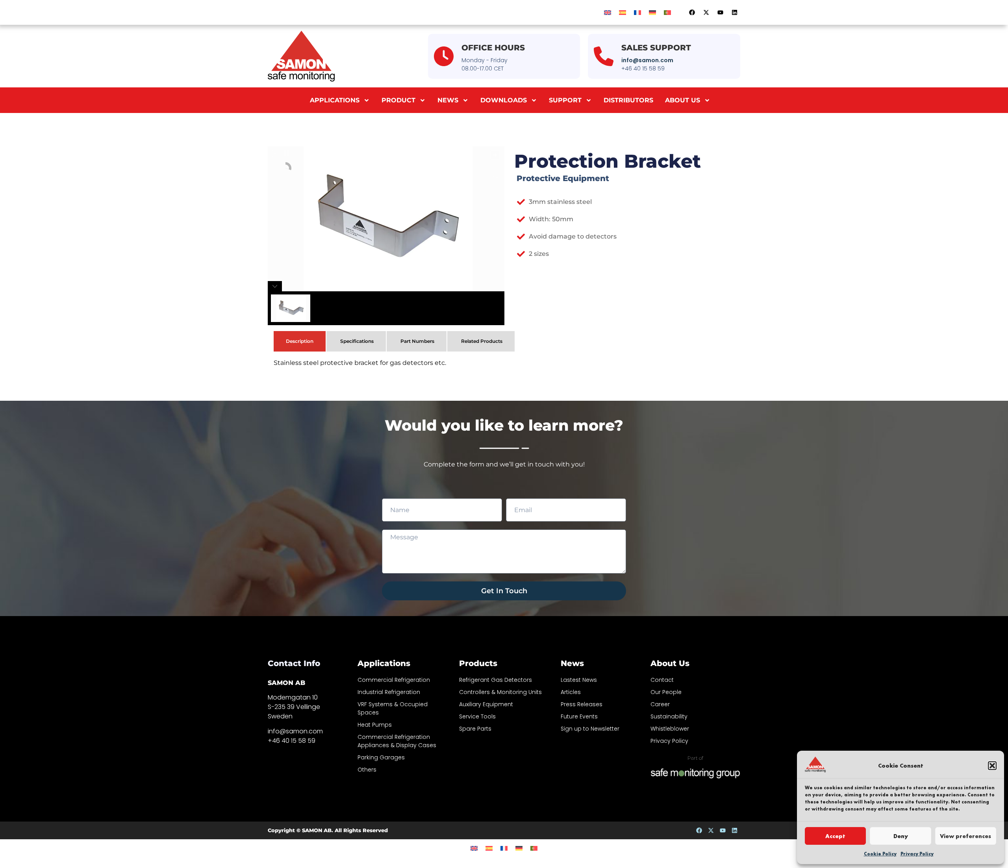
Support (565, 100)
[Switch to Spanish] (622, 12)
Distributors (628, 100)
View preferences (965, 836)
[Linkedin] (734, 13)
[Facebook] (692, 13)
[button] (992, 766)
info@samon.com (647, 60)
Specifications (357, 341)
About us (682, 100)
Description (299, 341)
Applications (334, 100)
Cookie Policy (880, 854)
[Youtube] (720, 13)
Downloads (503, 100)
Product (398, 100)
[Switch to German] (652, 12)
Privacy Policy (917, 854)
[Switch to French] (637, 12)
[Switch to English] (607, 12)
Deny (900, 836)
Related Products (481, 341)
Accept (835, 836)
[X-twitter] (706, 13)
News (447, 100)
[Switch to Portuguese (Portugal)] (667, 12)
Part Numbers (417, 341)
